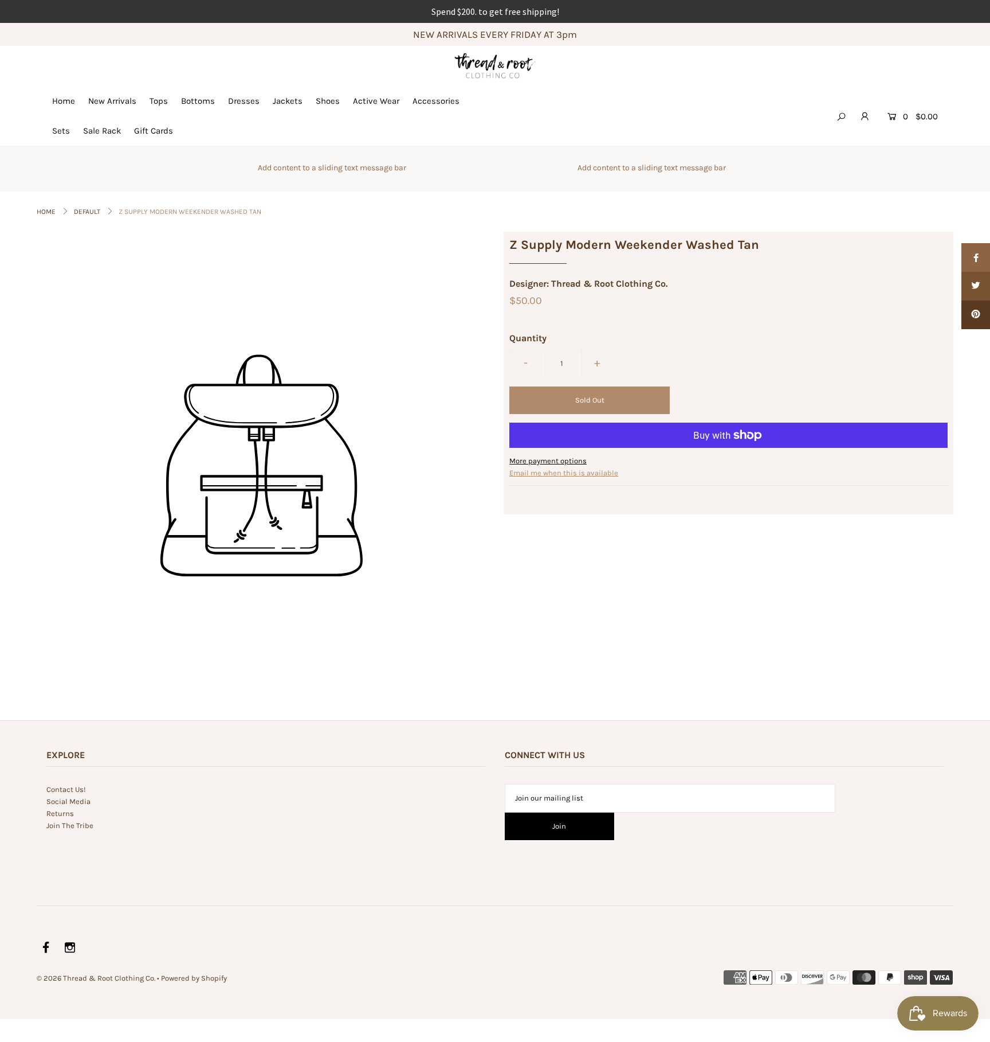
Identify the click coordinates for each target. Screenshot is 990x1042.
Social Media (68, 801)
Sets (61, 131)
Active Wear (376, 101)
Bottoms (198, 101)
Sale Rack (102, 131)
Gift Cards (153, 131)
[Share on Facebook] (975, 257)
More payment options (548, 460)
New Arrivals (112, 101)
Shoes (328, 101)
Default (87, 212)
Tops (159, 101)
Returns (60, 813)
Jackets (287, 101)
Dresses (244, 101)
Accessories (435, 101)
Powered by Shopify (194, 978)
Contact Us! (66, 789)
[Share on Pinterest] (975, 314)
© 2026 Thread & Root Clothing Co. (96, 978)
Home (63, 101)
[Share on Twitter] (975, 286)
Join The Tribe (69, 825)
